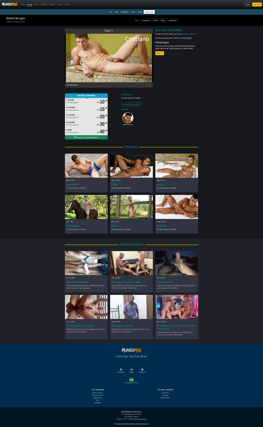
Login (247, 4)
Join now (165, 393)
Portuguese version (131, 383)
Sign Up (160, 53)
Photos (36, 4)
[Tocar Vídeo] (109, 58)
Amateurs (125, 12)
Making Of (149, 12)
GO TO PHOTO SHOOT (131, 104)
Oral (133, 12)
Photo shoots (97, 393)
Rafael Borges (128, 124)
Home (22, 4)
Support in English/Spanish (87, 137)
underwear (172, 20)
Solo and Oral (97, 395)
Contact (60, 4)
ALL (111, 12)
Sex (116, 12)
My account (165, 398)
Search (67, 4)
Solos (140, 12)
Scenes (29, 4)
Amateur (44, 4)
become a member (188, 34)
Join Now (257, 4)
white (155, 20)
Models (52, 4)
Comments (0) (72, 85)
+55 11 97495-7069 (130, 419)
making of (146, 20)
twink (163, 20)
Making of (98, 398)
